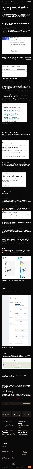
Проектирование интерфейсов (5, 451)
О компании (13, 450)
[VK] (3, 446)
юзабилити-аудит (15, 398)
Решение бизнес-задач (4, 452)
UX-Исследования (4, 450)
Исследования (6, 421)
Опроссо (3, 208)
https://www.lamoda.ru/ (13, 191)
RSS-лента (13, 463)
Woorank (3, 290)
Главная (2, 3)
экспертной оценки (20, 395)
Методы (3, 421)
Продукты (12, 1)
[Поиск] (26, 1)
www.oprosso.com (9, 220)
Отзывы (13, 452)
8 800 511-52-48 (24, 450)
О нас (24, 1)
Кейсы (12, 451)
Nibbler (2, 250)
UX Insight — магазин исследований (5, 459)
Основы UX (22, 1)
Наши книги (13, 459)
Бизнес (25, 421)
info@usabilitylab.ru (24, 451)
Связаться (30, 1)
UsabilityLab (5, 1)
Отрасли (16, 1)
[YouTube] (5, 446)
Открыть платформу (26, 403)
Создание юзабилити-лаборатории (5, 458)
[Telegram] (2, 446)
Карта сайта (13, 464)
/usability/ (8, 191)
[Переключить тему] (27, 1)
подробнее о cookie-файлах (18, 466)
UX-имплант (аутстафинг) (4, 457)
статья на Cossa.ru (6, 15)
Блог (19, 1)
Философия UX (10, 421)
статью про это (28, 59)
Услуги (9, 1)
